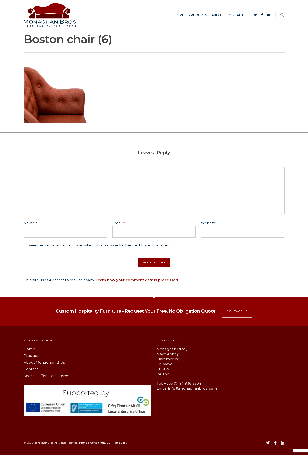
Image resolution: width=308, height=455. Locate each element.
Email (118, 223)
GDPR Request (116, 442)
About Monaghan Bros (44, 362)
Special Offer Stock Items (46, 376)
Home (179, 15)
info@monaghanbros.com (192, 388)
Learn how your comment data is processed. (137, 280)
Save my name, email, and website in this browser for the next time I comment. (100, 245)
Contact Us (237, 311)
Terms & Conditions (92, 442)
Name (30, 223)
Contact (236, 15)
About (217, 15)
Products (197, 15)
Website (208, 223)
